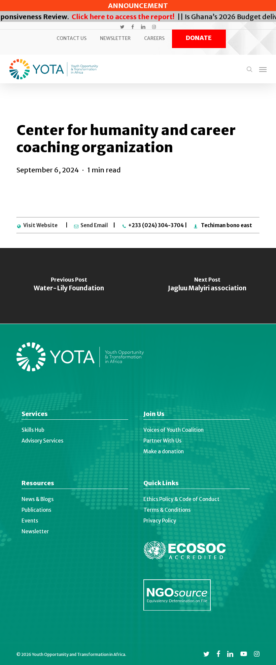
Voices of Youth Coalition (173, 430)
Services (35, 414)
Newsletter (35, 531)
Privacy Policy (159, 520)
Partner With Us (162, 441)
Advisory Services (42, 441)
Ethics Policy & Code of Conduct (181, 499)
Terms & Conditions (167, 510)
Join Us (154, 414)
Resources (38, 484)
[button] (263, 69)
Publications (36, 510)
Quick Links (161, 484)
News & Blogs (38, 499)
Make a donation (163, 451)
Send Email (94, 225)
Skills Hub (33, 430)
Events (30, 520)
